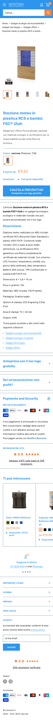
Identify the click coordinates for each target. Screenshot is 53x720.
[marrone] (8, 160)
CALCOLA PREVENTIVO (26, 191)
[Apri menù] (4, 5)
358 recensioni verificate (26, 667)
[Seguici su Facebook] (5, 681)
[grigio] (16, 522)
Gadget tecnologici (11, 27)
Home (5, 23)
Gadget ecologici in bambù (19, 338)
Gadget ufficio (30, 27)
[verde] (8, 522)
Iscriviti (11, 647)
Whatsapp (37, 566)
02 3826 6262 (17, 566)
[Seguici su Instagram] (11, 681)
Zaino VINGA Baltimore (18, 517)
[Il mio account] (41, 4)
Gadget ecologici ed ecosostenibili (27, 23)
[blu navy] (49, 529)
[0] (47, 4)
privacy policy (37, 629)
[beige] (40, 529)
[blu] (21, 522)
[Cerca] (48, 12)
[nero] (12, 522)
